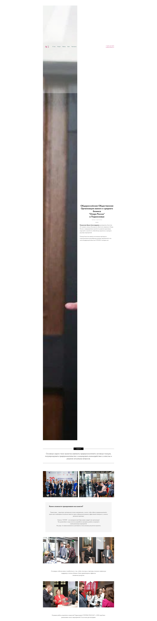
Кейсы (64, 46)
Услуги (59, 46)
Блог (68, 46)
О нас (54, 46)
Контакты (74, 46)
